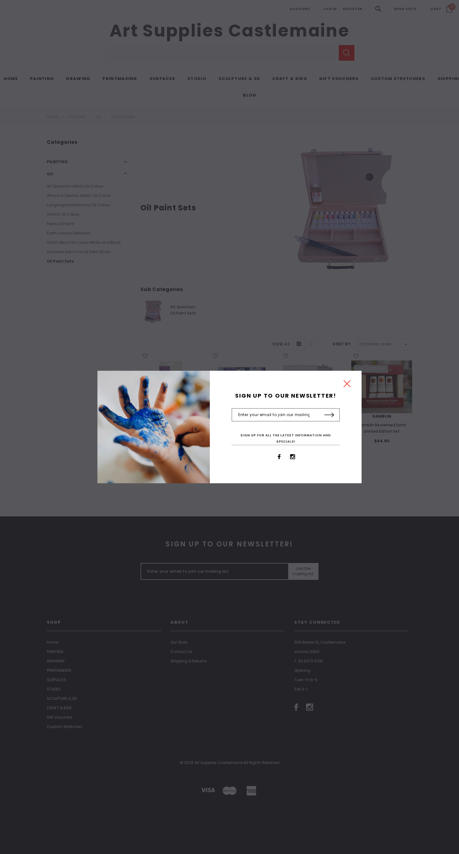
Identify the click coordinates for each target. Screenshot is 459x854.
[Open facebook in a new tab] (279, 456)
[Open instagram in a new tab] (292, 456)
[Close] (347, 385)
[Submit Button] (329, 415)
